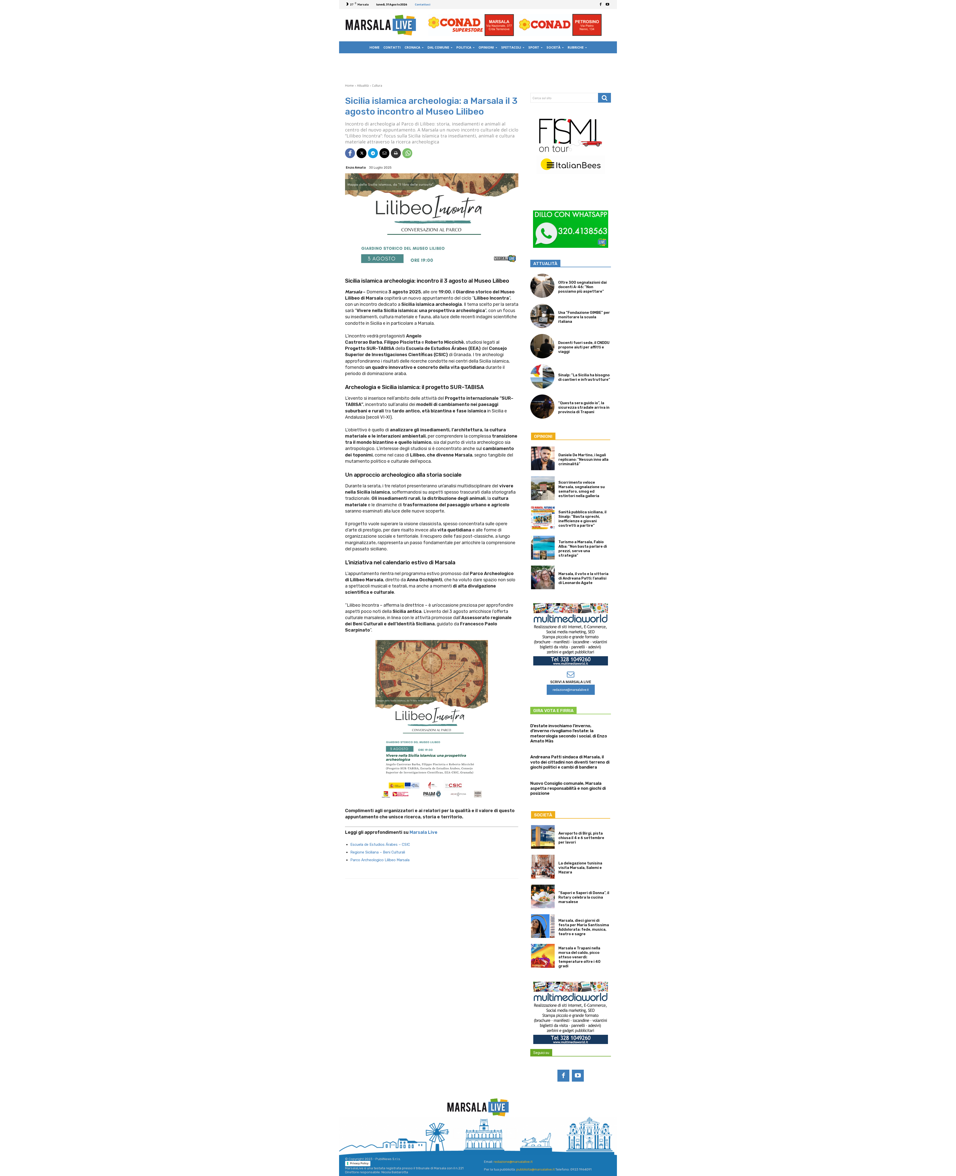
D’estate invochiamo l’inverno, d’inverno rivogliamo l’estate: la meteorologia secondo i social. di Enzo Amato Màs (568, 733)
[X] (361, 153)
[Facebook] (600, 4)
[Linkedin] (471, 1133)
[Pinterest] (484, 1133)
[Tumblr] (498, 1133)
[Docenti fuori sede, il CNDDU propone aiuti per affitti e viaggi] (542, 346)
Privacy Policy (359, 1163)
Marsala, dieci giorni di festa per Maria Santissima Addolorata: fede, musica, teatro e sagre (583, 927)
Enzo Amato (356, 167)
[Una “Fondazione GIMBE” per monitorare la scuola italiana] (542, 316)
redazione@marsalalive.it (513, 1162)
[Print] (396, 153)
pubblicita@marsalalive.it (535, 1169)
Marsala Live (423, 832)
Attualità (363, 85)
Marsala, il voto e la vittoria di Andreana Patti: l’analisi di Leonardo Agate (583, 578)
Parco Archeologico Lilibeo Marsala (380, 860)
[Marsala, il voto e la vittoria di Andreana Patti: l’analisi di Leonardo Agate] (543, 577)
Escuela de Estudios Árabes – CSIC (380, 844)
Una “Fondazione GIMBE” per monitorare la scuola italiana (584, 317)
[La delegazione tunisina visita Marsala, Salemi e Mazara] (543, 866)
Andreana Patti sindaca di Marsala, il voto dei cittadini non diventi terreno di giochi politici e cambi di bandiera (569, 762)
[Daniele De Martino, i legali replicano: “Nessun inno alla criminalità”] (543, 458)
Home (349, 85)
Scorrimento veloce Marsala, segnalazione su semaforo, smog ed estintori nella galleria (581, 489)
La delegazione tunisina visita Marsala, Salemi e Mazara (580, 867)
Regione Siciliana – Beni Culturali (377, 852)
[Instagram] (458, 1133)
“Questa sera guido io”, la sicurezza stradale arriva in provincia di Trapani (583, 407)
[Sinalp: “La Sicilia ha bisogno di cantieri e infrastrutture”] (542, 376)
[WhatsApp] (407, 153)
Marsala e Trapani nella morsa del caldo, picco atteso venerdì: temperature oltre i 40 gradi (579, 957)
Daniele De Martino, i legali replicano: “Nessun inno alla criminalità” (583, 459)
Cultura (377, 85)
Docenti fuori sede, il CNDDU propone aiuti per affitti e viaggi (583, 347)
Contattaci (422, 4)
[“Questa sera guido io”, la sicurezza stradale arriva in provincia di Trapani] (542, 406)
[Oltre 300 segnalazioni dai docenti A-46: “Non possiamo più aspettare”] (542, 286)
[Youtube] (607, 4)
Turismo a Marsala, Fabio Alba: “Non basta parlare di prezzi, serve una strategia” (582, 549)
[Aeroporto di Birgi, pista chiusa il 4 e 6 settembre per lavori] (543, 837)
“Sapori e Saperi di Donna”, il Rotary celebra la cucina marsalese (583, 897)
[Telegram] (373, 153)
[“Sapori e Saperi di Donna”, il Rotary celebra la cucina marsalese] (543, 896)
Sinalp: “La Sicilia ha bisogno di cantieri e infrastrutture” (584, 377)
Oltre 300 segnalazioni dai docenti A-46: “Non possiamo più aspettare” (582, 287)
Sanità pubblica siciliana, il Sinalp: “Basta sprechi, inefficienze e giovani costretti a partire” (582, 519)
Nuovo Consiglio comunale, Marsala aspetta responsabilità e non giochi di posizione (568, 788)
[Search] (604, 98)
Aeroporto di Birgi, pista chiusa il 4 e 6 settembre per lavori (581, 838)
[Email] (384, 153)
